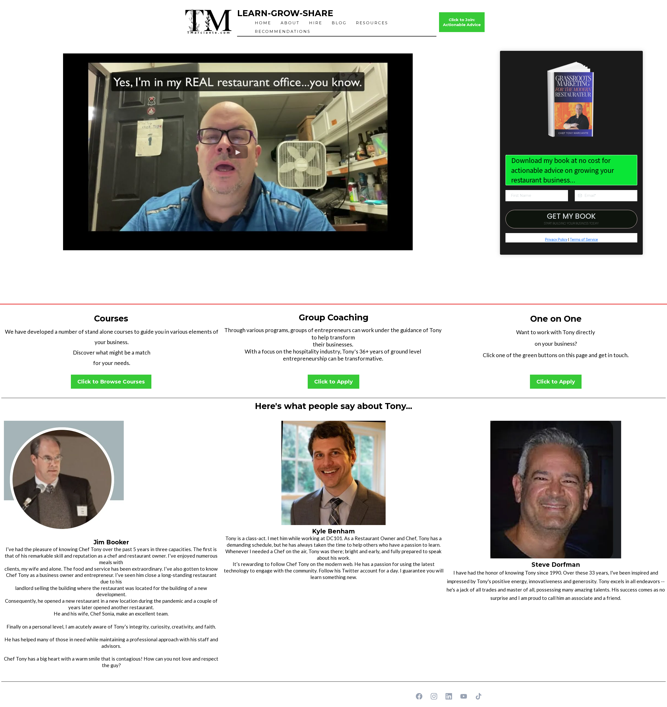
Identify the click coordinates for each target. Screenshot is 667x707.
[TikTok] (478, 696)
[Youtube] (463, 696)
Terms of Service (584, 239)
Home (263, 22)
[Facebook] (419, 696)
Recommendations (283, 31)
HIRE (315, 22)
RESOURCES (372, 22)
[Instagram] (434, 696)
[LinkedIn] (448, 696)
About (290, 22)
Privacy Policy (556, 239)
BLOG (339, 22)
